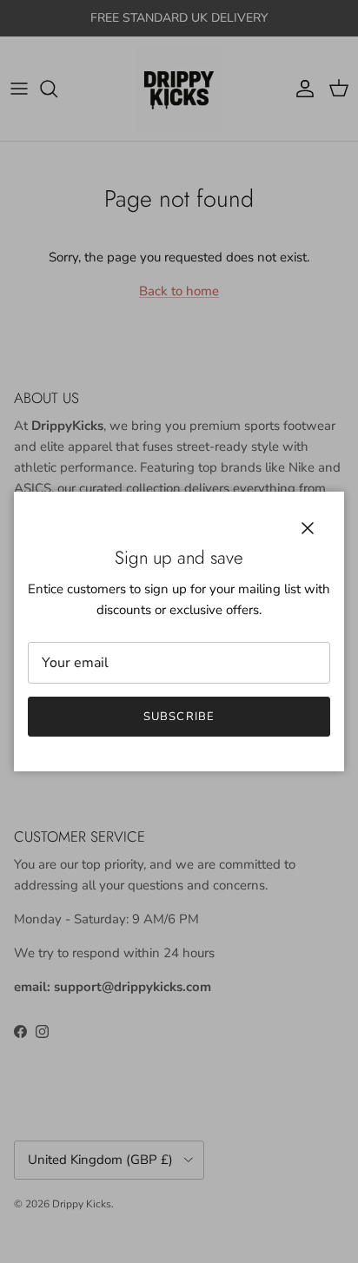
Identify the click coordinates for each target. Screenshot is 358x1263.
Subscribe (178, 716)
